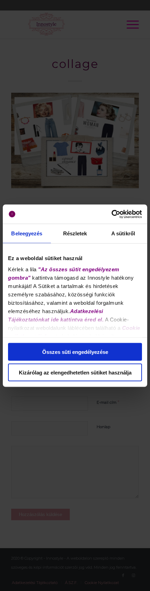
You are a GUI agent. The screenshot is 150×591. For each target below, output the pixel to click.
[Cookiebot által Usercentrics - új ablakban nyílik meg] (111, 214)
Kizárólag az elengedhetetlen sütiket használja (75, 372)
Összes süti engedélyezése (75, 352)
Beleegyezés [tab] (26, 233)
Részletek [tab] (75, 233)
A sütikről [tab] (123, 233)
